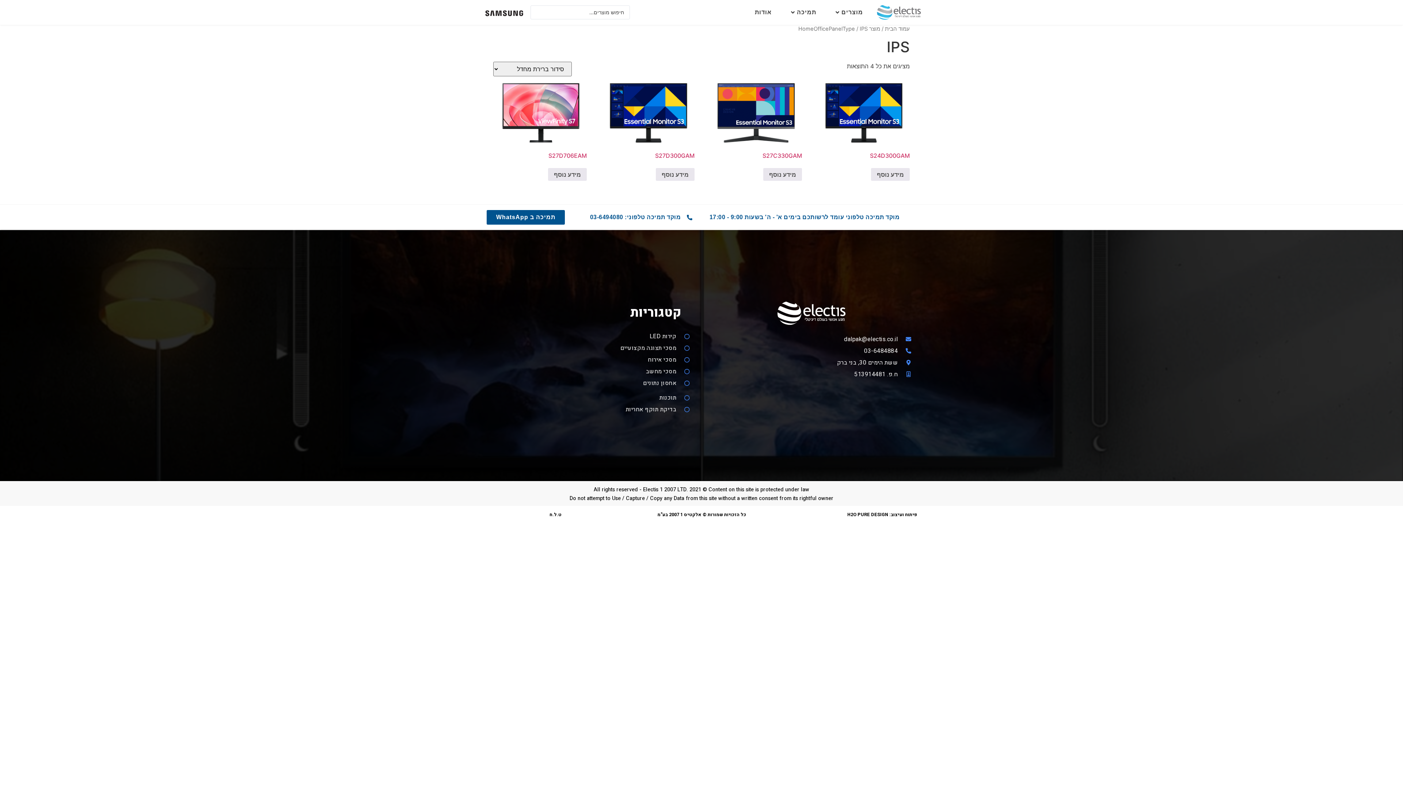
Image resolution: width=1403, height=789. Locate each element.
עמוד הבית (897, 29)
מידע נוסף (890, 174)
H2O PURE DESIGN (867, 514)
